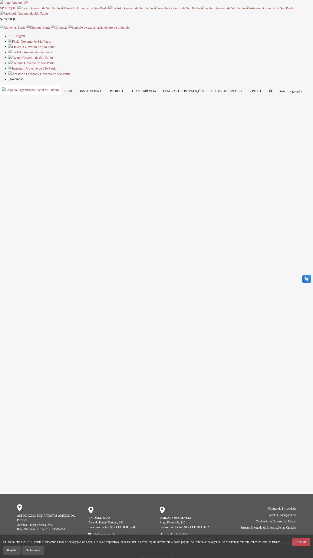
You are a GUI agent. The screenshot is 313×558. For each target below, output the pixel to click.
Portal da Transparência (282, 515)
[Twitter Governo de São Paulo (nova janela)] (223, 8)
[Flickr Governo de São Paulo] (30, 41)
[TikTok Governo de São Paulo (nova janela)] (130, 8)
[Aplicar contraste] (59, 27)
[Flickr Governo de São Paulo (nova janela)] (38, 8)
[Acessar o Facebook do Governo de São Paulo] (39, 73)
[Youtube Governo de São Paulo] (32, 63)
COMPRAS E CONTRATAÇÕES (183, 91)
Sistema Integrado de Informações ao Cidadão (268, 527)
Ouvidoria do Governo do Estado (276, 521)
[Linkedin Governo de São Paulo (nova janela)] (84, 8)
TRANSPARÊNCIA (144, 91)
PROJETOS (117, 91)
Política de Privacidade (282, 508)
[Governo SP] (14, 2)
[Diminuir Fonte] (38, 27)
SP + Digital (8, 8)
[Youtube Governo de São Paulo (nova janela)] (177, 8)
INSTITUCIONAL (91, 91)
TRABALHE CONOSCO (226, 91)
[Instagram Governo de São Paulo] (270, 8)
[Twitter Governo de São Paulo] (31, 57)
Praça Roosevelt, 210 (172, 522)
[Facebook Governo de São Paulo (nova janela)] (24, 13)
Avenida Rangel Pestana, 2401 (35, 524)
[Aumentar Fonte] (12, 27)
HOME (68, 91)
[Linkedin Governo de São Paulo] (32, 46)
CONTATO (255, 91)
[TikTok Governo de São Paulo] (31, 52)
